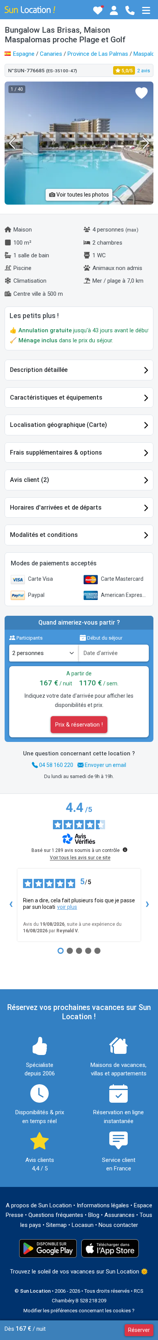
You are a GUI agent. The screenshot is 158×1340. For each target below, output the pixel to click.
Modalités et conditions (44, 534)
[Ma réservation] (114, 10)
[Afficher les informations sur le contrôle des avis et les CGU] (125, 850)
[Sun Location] (30, 9)
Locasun (83, 1225)
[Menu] (146, 10)
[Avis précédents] (10, 905)
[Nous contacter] (130, 10)
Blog (93, 1215)
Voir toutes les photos (82, 195)
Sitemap (56, 1225)
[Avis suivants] (147, 905)
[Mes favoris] (98, 10)
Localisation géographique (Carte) (58, 424)
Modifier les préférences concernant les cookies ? (79, 1310)
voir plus (67, 907)
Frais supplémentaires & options (56, 452)
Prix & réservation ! (79, 724)
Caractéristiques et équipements (56, 397)
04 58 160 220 (55, 765)
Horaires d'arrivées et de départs (56, 507)
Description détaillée (38, 369)
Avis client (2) (29, 479)
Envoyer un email (105, 765)
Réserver (139, 1330)
